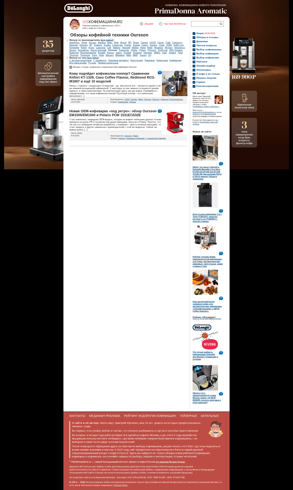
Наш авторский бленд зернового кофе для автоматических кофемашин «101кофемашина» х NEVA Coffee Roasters (207, 306)
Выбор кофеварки (207, 53)
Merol (143, 47)
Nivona (72, 50)
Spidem (172, 52)
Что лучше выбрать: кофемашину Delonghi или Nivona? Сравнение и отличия (205, 355)
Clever (161, 42)
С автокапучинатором (80, 60)
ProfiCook (163, 50)
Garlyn (145, 45)
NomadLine (83, 50)
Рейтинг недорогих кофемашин (150, 416)
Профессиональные (108, 63)
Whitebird (119, 55)
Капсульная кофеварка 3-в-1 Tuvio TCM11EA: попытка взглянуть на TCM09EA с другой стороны (207, 218)
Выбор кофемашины (208, 49)
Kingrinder (74, 47)
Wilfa (128, 55)
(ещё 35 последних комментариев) (207, 318)
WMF (135, 55)
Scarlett (127, 52)
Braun (136, 42)
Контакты (77, 416)
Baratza (102, 42)
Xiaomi (143, 55)
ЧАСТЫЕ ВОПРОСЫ (175, 23)
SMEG (157, 52)
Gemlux (153, 45)
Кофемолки (175, 60)
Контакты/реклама (207, 86)
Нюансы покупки (206, 78)
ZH (149, 55)
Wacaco (110, 55)
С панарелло (99, 60)
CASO (153, 42)
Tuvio (94, 55)
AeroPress (74, 42)
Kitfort (84, 47)
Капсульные (136, 60)
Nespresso (179, 47)
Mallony (117, 47)
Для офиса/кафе (78, 63)
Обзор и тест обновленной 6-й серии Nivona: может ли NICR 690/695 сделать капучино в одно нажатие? (207, 398)
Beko (109, 42)
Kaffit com (179, 45)
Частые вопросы (206, 45)
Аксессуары (203, 69)
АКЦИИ (149, 23)
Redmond (74, 52)
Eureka (107, 45)
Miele (150, 47)
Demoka (84, 45)
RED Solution (176, 50)
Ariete (84, 42)
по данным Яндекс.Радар (170, 461)
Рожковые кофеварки (135, 138)
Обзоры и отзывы (207, 37)
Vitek (101, 55)
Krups (91, 47)
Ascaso (92, 42)
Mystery (169, 47)
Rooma (110, 52)
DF (90, 45)
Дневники (202, 41)
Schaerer (137, 52)
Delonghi (73, 45)
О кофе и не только (208, 73)
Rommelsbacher (88, 52)
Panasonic (124, 50)
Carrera (144, 42)
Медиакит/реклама (104, 416)
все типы (93, 58)
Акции (205, 33)
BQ (130, 42)
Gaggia (136, 45)
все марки (107, 40)
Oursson (112, 50)
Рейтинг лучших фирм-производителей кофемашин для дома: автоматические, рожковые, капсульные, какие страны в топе (208, 262)
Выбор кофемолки (207, 57)
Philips (134, 50)
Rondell (101, 52)
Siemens (147, 52)
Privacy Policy (121, 485)
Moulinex (158, 47)
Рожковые (150, 60)
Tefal (180, 52)
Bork (116, 42)
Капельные (162, 60)
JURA (169, 45)
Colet (168, 42)
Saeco (119, 52)
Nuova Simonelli (98, 50)
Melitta (135, 47)
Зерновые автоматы (118, 60)
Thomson (74, 55)
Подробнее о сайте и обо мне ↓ (206, 106)
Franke (127, 45)
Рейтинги (201, 61)
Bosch (123, 42)
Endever (98, 45)
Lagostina (100, 47)
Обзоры (132, 102)
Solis (164, 52)
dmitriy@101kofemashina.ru (204, 112)
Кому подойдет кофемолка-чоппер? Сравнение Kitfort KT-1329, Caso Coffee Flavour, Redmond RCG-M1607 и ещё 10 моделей (112, 77)
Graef (161, 45)
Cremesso (177, 42)
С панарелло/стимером (156, 138)
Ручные (92, 63)
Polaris (142, 50)
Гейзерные (188, 416)
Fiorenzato (117, 45)
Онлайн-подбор (205, 65)
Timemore (85, 55)
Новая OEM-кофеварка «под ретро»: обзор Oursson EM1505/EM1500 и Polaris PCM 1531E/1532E (113, 113)
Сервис (200, 82)
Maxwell (126, 47)
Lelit (109, 47)
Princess (152, 50)
